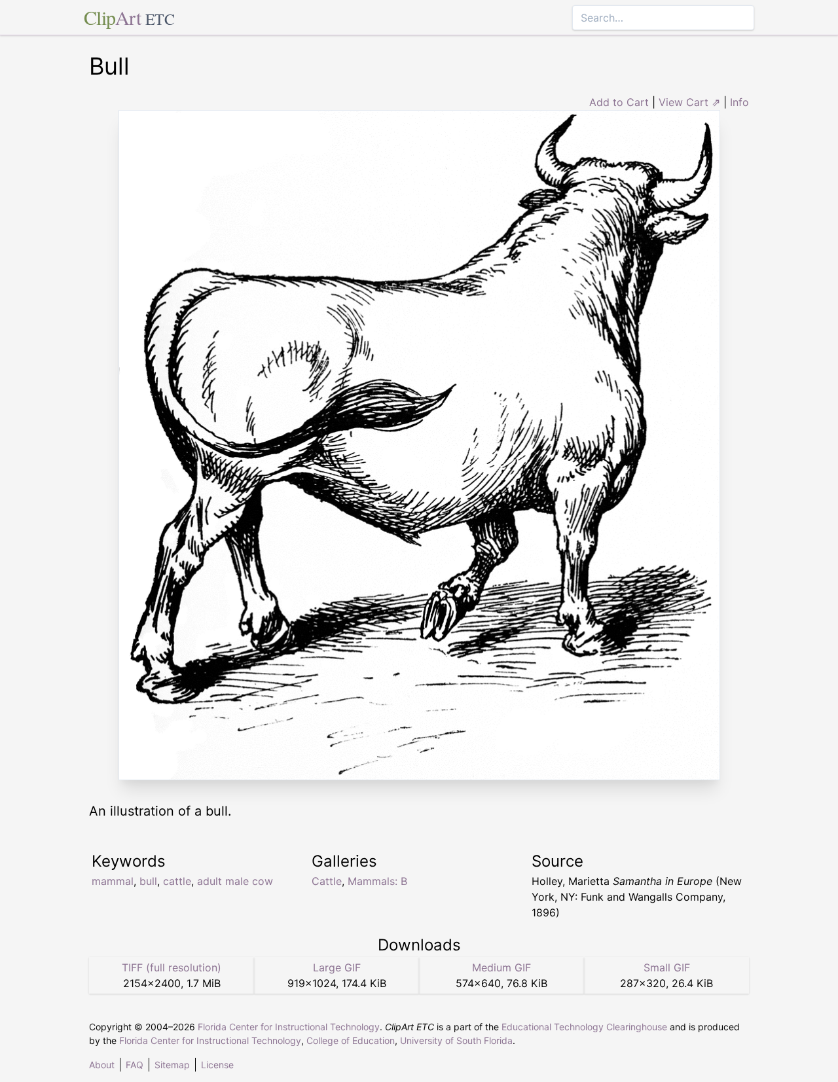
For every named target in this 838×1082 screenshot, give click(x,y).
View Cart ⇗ (689, 102)
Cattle (327, 881)
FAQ (134, 1064)
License (217, 1064)
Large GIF (337, 967)
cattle (177, 881)
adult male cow (235, 881)
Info (739, 102)
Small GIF (667, 967)
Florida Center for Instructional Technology (289, 1026)
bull (148, 881)
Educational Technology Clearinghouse (584, 1026)
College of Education (350, 1040)
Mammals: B (377, 881)
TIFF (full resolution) (171, 967)
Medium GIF (501, 967)
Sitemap (172, 1064)
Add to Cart (619, 102)
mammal (113, 881)
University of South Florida (456, 1040)
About (102, 1064)
